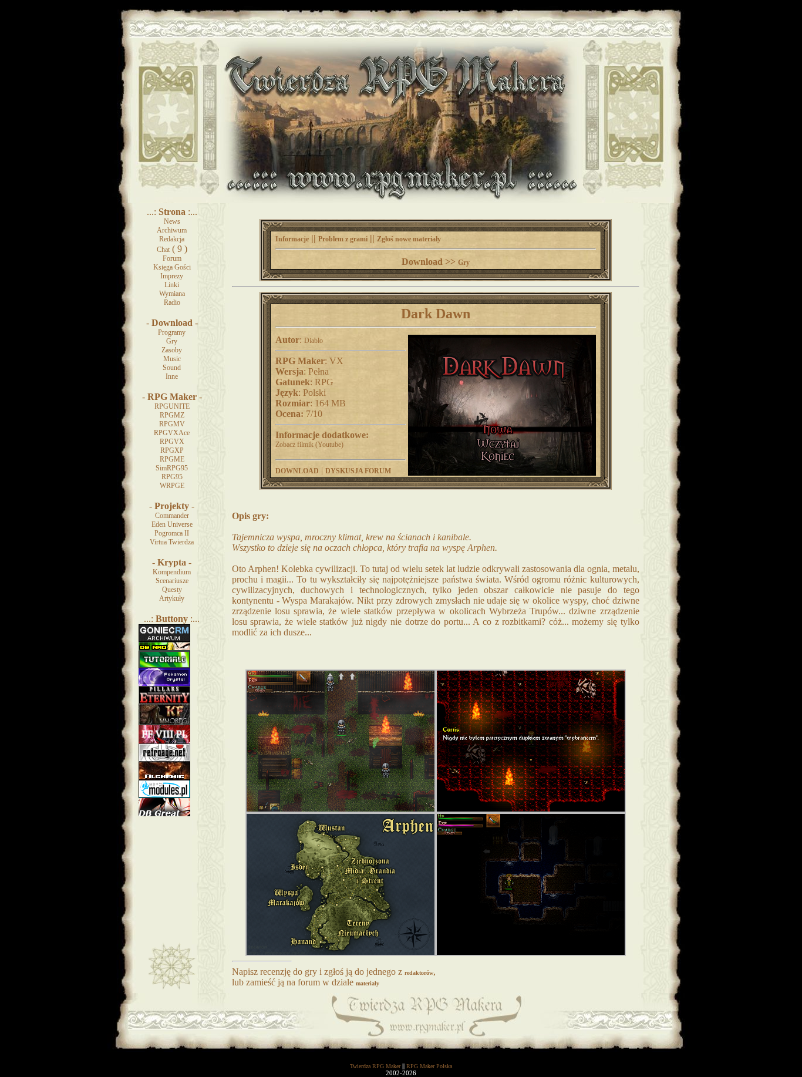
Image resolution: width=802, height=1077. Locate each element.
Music (172, 359)
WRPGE (172, 486)
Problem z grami (343, 239)
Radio (172, 302)
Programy (172, 332)
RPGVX (172, 441)
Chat (163, 249)
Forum (172, 258)
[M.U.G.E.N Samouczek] (164, 666)
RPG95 (172, 477)
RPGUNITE (172, 406)
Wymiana (172, 294)
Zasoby (171, 350)
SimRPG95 (172, 468)
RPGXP (172, 450)
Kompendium (172, 572)
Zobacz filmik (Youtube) (309, 444)
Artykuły (171, 598)
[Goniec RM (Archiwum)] (164, 639)
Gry (171, 341)
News (172, 221)
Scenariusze (172, 581)
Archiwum (172, 230)
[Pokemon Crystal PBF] (164, 683)
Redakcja (171, 239)
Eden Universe (172, 524)
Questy (172, 589)
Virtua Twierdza (172, 542)
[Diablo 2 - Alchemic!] (164, 777)
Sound (172, 368)
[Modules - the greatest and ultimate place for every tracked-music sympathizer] (164, 796)
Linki (171, 285)
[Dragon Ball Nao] (164, 648)
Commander (172, 515)
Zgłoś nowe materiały (409, 239)
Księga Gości (172, 267)
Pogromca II (171, 533)
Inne (172, 376)
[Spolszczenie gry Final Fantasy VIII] (164, 741)
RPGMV (172, 424)
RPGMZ (172, 415)
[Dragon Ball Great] (164, 814)
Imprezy (171, 276)
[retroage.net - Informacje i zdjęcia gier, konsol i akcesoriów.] (164, 759)
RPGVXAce (172, 433)
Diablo (313, 340)
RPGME (172, 459)
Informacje (292, 239)
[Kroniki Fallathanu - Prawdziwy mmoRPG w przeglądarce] (164, 723)
